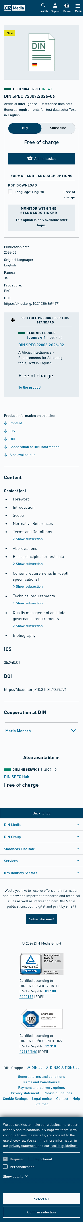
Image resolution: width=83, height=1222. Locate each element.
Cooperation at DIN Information (34, 447)
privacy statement (23, 1145)
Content (15, 423)
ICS (12, 431)
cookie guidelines (63, 1145)
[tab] (41, 730)
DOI (12, 439)
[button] (55, 8)
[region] (41, 1153)
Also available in (22, 454)
